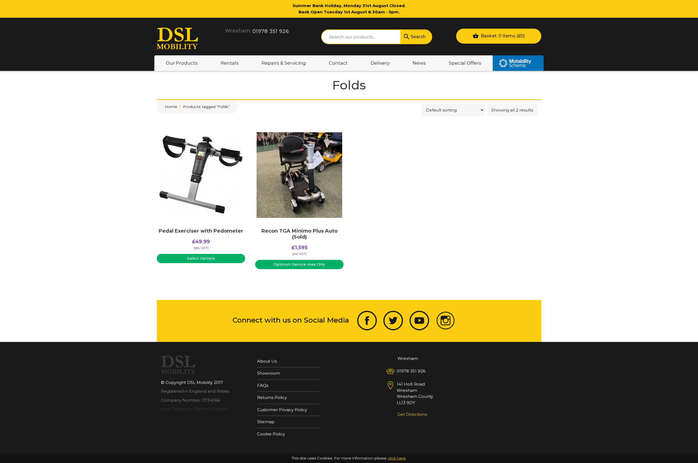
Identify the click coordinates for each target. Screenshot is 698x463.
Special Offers (465, 63)
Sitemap (266, 421)
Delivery (380, 63)
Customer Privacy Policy (282, 409)
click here (397, 458)
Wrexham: (238, 31)
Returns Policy (272, 397)
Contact (338, 63)
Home (171, 106)
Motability (518, 63)
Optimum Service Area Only (299, 264)
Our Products (182, 63)
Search (418, 36)
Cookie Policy (271, 434)
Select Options (201, 258)
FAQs (262, 385)
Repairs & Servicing (283, 63)
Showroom (268, 373)
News (419, 63)
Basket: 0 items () (502, 35)
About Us (267, 361)
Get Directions (412, 414)
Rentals (230, 63)
